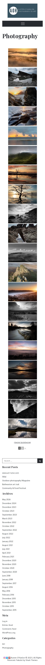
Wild (4, 477)
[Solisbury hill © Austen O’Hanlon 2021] (22, 350)
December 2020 (9, 560)
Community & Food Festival (14, 488)
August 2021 (7, 545)
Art (3, 644)
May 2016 (6, 591)
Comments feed (9, 629)
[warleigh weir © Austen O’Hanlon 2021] (22, 330)
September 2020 (9, 572)
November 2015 (9, 602)
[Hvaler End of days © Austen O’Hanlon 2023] (22, 116)
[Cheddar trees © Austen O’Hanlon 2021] (22, 409)
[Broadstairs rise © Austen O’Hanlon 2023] (22, 96)
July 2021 (6, 549)
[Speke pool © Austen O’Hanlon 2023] (22, 77)
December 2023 (9, 507)
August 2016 (7, 587)
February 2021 (8, 556)
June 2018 (6, 576)
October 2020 (8, 568)
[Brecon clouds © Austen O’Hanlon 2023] (22, 155)
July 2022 (6, 537)
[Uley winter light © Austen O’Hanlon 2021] (22, 389)
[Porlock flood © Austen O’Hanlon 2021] (22, 174)
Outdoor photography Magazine (16, 480)
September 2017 (9, 583)
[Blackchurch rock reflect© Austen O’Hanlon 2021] (22, 233)
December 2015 (9, 598)
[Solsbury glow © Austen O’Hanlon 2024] (22, 57)
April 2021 (6, 553)
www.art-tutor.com (10, 473)
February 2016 (8, 595)
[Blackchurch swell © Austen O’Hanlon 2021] (22, 213)
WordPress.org (8, 633)
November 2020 (9, 564)
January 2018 (7, 579)
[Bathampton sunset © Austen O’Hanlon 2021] (22, 370)
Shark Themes (32, 660)
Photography (7, 648)
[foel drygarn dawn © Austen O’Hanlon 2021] (22, 272)
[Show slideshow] (22, 442)
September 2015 (9, 610)
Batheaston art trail (10, 484)
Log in (4, 621)
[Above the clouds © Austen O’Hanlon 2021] (22, 291)
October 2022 (8, 526)
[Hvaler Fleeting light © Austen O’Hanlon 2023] (22, 135)
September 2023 (9, 515)
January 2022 (7, 541)
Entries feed (7, 625)
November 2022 (9, 522)
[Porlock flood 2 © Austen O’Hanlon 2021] (22, 194)
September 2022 (9, 530)
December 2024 (9, 503)
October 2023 (8, 511)
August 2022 (7, 534)
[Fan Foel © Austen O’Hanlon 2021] (22, 428)
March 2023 (7, 518)
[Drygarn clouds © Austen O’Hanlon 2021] (22, 252)
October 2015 (8, 606)
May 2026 (6, 499)
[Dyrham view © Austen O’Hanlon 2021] (22, 311)
